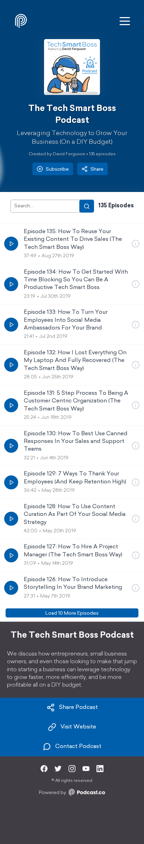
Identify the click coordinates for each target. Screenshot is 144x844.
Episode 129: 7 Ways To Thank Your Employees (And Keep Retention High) (75, 477)
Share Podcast (78, 707)
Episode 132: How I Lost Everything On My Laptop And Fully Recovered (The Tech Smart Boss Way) (75, 360)
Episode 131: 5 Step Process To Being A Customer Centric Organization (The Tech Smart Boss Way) (76, 401)
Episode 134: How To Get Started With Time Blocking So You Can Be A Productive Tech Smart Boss (76, 280)
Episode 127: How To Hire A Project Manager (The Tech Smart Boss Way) (73, 550)
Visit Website (78, 727)
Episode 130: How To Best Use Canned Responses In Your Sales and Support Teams (76, 441)
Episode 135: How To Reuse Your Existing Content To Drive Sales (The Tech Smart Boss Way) (73, 239)
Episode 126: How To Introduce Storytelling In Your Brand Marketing (73, 583)
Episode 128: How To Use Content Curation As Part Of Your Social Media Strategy (74, 514)
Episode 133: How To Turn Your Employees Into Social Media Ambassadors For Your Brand (66, 320)
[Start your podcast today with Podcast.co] (86, 793)
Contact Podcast (78, 746)
